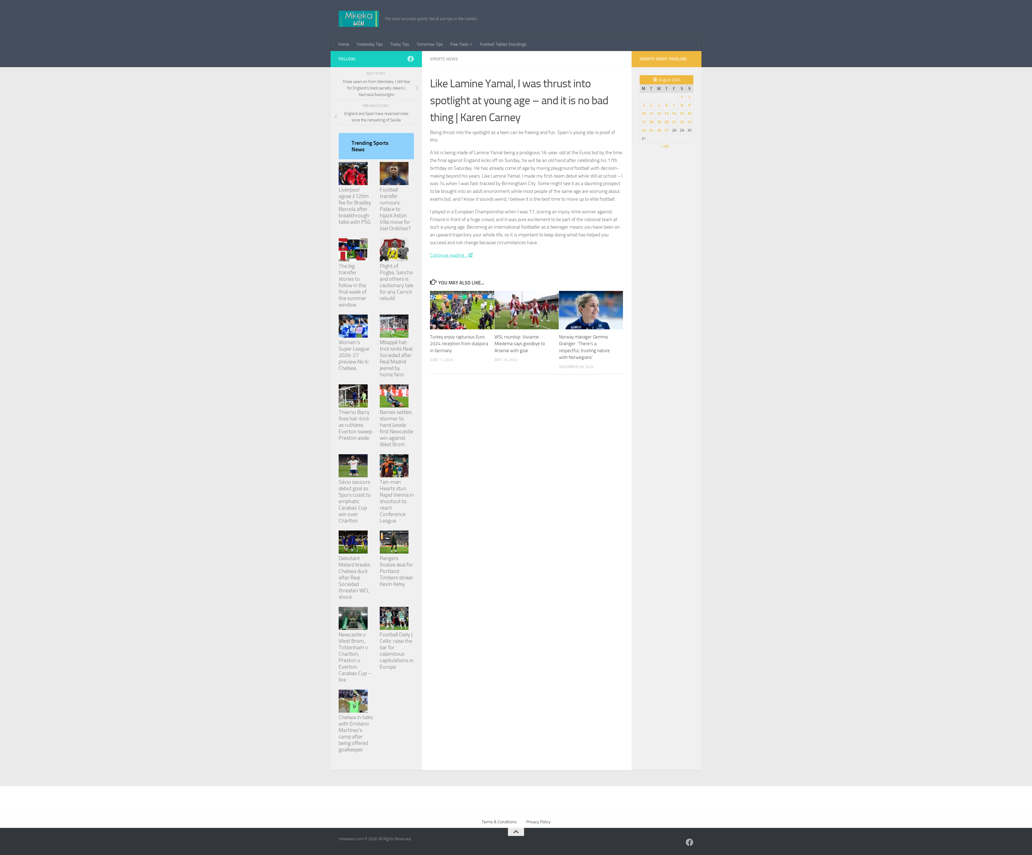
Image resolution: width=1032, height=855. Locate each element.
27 (666, 130)
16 (689, 113)
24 (644, 130)
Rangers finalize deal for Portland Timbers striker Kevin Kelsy (396, 571)
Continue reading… (449, 255)
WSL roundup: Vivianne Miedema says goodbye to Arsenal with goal (519, 343)
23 (689, 122)
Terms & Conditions (499, 821)
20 (666, 122)
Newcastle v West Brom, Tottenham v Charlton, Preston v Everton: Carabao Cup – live (355, 657)
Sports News (444, 59)
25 (651, 130)
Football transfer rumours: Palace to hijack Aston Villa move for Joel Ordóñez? (395, 209)
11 (651, 113)
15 (682, 113)
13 (666, 113)
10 (644, 113)
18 (651, 122)
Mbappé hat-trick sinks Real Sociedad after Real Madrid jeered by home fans (396, 358)
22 (682, 122)
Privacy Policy (538, 821)
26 (659, 130)
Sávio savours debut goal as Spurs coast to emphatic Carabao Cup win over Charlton (355, 501)
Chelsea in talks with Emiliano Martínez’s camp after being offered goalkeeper (356, 733)
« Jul (665, 146)
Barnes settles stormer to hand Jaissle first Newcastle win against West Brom (396, 428)
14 (674, 113)
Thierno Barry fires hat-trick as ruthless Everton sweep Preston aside (355, 425)
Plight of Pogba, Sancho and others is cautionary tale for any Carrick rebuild (396, 282)
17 (644, 122)
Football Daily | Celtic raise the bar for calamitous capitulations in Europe (397, 650)
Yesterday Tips (370, 44)
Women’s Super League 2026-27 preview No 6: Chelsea (354, 355)
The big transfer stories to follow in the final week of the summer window (353, 285)
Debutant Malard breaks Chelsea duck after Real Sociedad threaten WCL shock (354, 577)
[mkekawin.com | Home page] (359, 19)
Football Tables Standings (503, 44)
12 (659, 113)
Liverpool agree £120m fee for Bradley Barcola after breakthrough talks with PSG (355, 205)
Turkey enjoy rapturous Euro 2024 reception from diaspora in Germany (459, 343)
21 (674, 122)
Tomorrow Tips (430, 44)
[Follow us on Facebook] (410, 59)
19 (659, 122)
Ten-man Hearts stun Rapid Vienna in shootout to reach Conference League (397, 501)
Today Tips (399, 44)
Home (343, 44)
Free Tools (459, 44)
